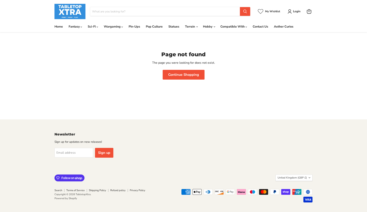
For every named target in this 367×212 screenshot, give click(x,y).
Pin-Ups (134, 26)
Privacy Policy (137, 190)
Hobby (208, 26)
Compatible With (232, 26)
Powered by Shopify (65, 198)
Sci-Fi (92, 26)
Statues (173, 26)
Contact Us (260, 26)
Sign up (104, 152)
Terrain (190, 26)
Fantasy (74, 26)
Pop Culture (154, 26)
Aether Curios (283, 26)
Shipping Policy (97, 190)
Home (58, 26)
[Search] (245, 11)
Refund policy (118, 190)
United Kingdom (292, 177)
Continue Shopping (183, 74)
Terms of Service (75, 190)
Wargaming (112, 26)
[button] (295, 11)
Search (58, 190)
